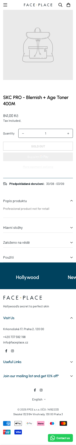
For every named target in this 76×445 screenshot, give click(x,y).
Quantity (8, 133)
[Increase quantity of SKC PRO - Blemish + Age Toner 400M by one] (68, 133)
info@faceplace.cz (15, 342)
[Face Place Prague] (38, 5)
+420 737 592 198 (14, 337)
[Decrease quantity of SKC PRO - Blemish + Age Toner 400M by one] (23, 133)
